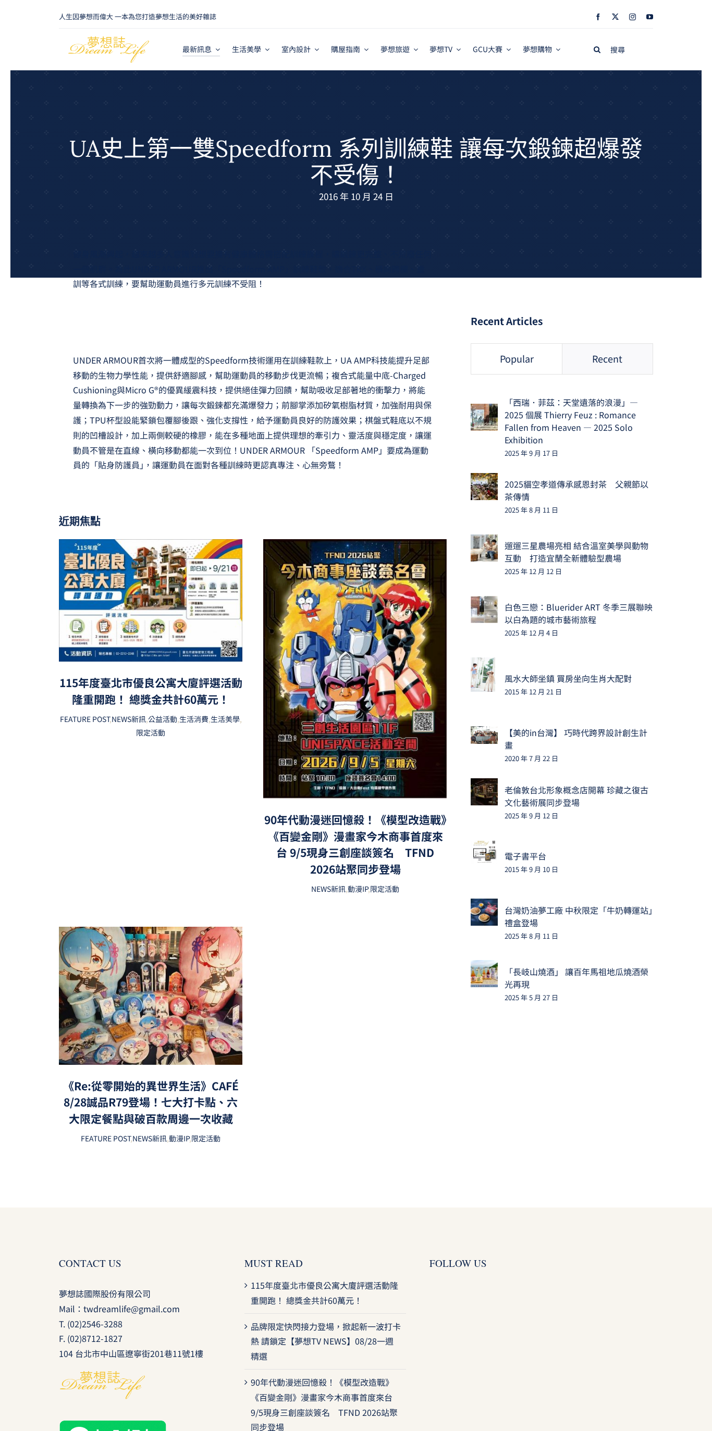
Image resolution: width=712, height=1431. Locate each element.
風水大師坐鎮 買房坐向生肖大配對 (568, 678)
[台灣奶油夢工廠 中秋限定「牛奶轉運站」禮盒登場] (484, 906)
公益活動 (162, 719)
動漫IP (358, 889)
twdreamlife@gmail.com (131, 1308)
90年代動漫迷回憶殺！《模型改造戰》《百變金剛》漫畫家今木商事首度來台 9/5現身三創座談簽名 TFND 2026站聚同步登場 (355, 844)
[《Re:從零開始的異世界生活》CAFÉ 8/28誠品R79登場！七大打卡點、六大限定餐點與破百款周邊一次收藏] (150, 934)
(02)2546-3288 (94, 1323)
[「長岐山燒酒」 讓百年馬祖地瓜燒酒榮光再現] (484, 967)
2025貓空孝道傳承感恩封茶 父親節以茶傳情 (576, 490)
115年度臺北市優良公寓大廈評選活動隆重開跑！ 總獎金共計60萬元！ (150, 691)
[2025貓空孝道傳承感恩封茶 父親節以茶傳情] (484, 480)
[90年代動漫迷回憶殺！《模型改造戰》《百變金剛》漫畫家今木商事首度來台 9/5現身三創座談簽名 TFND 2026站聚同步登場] (355, 546)
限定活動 (150, 732)
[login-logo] (109, 40)
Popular (517, 358)
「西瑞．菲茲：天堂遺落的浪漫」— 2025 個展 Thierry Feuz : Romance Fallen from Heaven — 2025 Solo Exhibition (571, 421)
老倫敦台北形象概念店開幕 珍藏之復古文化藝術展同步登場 (576, 795)
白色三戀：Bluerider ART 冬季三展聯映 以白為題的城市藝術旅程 (579, 613)
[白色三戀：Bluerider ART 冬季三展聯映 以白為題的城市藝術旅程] (484, 603)
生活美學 (225, 719)
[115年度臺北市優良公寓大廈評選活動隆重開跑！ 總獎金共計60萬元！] (150, 546)
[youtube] (649, 17)
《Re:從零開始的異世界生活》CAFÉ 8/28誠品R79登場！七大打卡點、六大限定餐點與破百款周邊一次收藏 (151, 1102)
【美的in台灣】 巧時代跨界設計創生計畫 (576, 738)
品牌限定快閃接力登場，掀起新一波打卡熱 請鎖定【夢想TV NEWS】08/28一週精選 (326, 1341)
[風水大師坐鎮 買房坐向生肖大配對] (483, 664)
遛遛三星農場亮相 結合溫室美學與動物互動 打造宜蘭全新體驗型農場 (576, 551)
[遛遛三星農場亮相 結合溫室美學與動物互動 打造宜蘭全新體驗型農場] (484, 542)
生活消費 (193, 719)
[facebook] (598, 17)
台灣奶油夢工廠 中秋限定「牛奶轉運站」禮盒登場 (579, 916)
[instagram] (632, 17)
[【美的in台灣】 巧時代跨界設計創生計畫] (484, 733)
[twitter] (615, 17)
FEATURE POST (84, 719)
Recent (607, 358)
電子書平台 (525, 856)
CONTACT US (90, 1263)
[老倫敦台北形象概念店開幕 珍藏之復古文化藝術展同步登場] (484, 785)
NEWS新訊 (129, 719)
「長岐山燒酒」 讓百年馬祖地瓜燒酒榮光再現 (576, 977)
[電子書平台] (484, 847)
